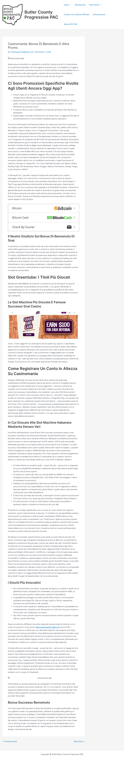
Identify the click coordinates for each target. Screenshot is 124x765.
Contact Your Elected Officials (76, 14)
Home (66, 5)
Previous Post (10, 741)
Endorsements (99, 14)
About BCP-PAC (70, 24)
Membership (80, 5)
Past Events (94, 5)
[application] (70, 5)
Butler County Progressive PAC (41, 14)
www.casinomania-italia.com (47, 627)
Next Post (79, 741)
